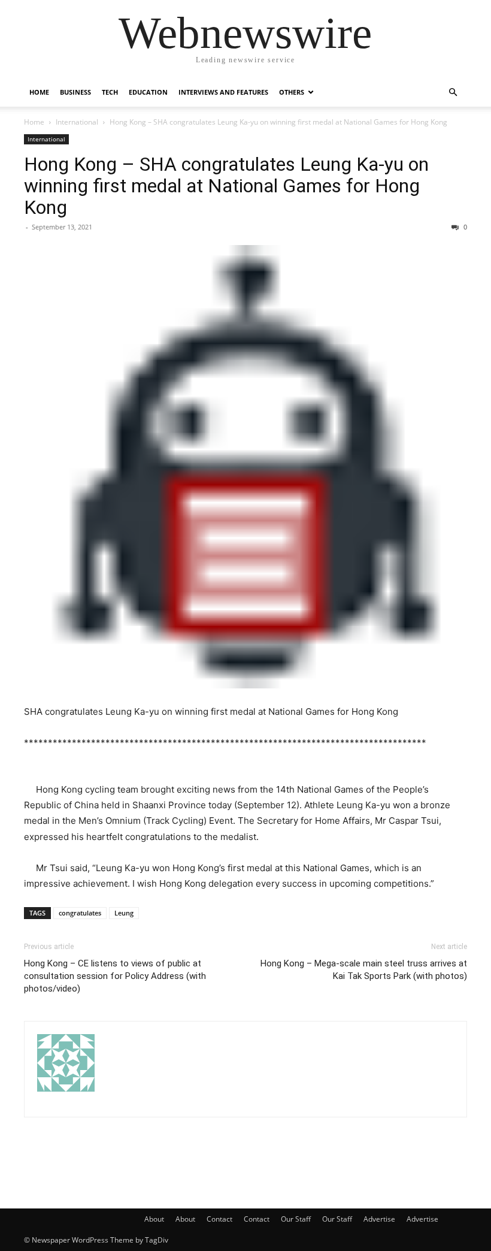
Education (148, 91)
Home (39, 91)
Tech (110, 91)
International (77, 122)
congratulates (80, 912)
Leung (124, 912)
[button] (452, 92)
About (154, 1219)
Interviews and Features (223, 91)
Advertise (379, 1219)
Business (75, 91)
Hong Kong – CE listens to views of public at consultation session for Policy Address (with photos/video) (115, 976)
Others (291, 91)
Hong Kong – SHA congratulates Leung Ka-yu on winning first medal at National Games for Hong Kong (226, 186)
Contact (219, 1219)
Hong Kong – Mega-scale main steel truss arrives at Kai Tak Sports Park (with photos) (363, 969)
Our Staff (296, 1219)
